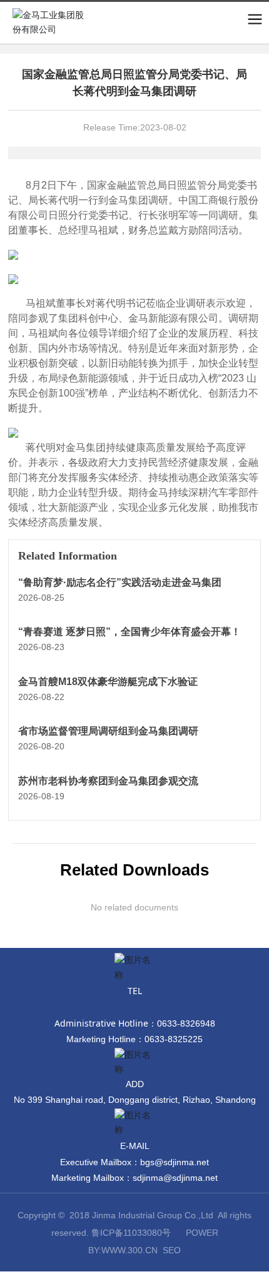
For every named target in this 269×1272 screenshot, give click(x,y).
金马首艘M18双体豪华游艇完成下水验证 (108, 681)
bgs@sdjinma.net (174, 1162)
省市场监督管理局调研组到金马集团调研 (108, 731)
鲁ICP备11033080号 (131, 1233)
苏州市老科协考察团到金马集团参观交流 (108, 781)
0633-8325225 (174, 1039)
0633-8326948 (186, 1023)
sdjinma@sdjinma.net (175, 1178)
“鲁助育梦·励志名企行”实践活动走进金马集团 (119, 582)
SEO (172, 1250)
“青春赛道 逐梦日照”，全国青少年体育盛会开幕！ (129, 631)
